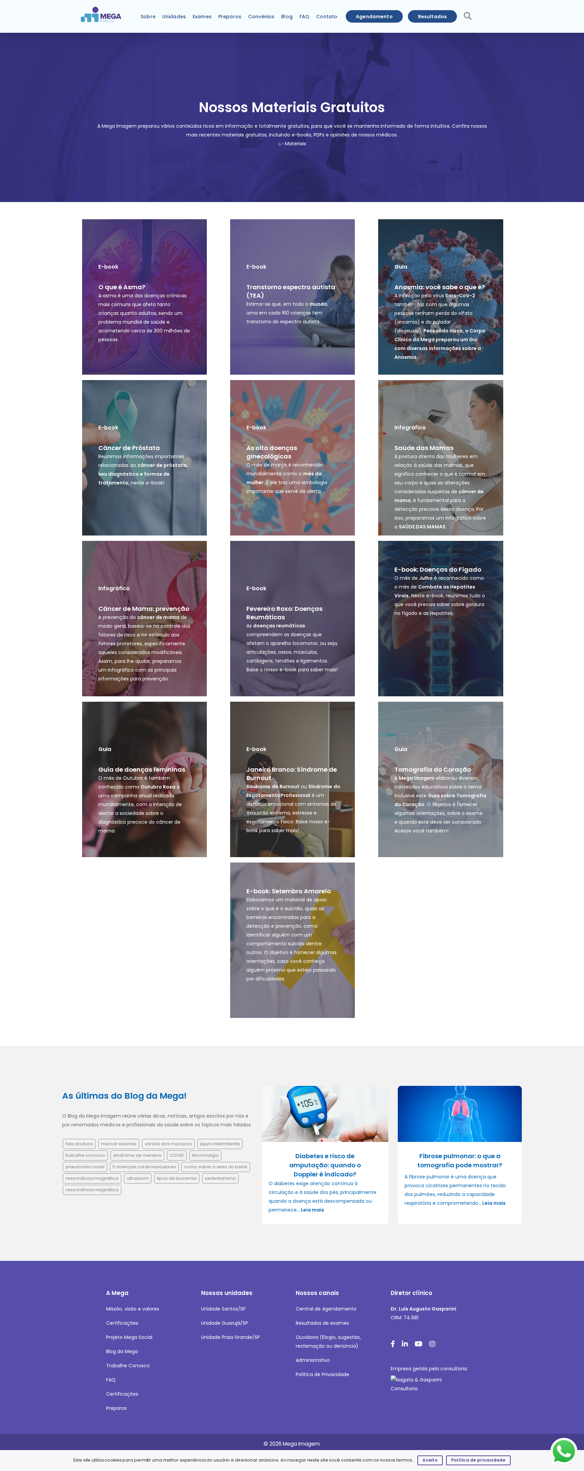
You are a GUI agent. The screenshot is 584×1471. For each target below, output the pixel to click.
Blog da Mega (122, 1351)
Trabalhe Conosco (128, 1365)
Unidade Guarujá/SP (224, 1323)
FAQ (304, 16)
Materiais (295, 143)
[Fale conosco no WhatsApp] (564, 1451)
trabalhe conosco (85, 1155)
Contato (326, 16)
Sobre (148, 16)
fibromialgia (205, 1155)
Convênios (261, 16)
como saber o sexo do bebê (215, 1167)
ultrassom (138, 1178)
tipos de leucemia (177, 1178)
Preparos (229, 16)
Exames (202, 16)
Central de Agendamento (326, 1308)
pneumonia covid (85, 1167)
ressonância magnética (92, 1178)
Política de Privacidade (322, 1374)
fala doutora (79, 1144)
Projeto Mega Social (129, 1337)
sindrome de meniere (137, 1155)
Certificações (122, 1323)
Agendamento (374, 16)
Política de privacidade (478, 1460)
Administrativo (313, 1360)
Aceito (430, 1460)
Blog (287, 16)
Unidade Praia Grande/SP (230, 1337)
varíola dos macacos (168, 1144)
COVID (177, 1155)
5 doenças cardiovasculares (144, 1167)
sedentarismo (220, 1178)
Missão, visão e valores (132, 1308)
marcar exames (119, 1144)
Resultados (432, 16)
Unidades (174, 16)
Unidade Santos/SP (223, 1308)
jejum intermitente (220, 1144)
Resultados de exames (322, 1323)
